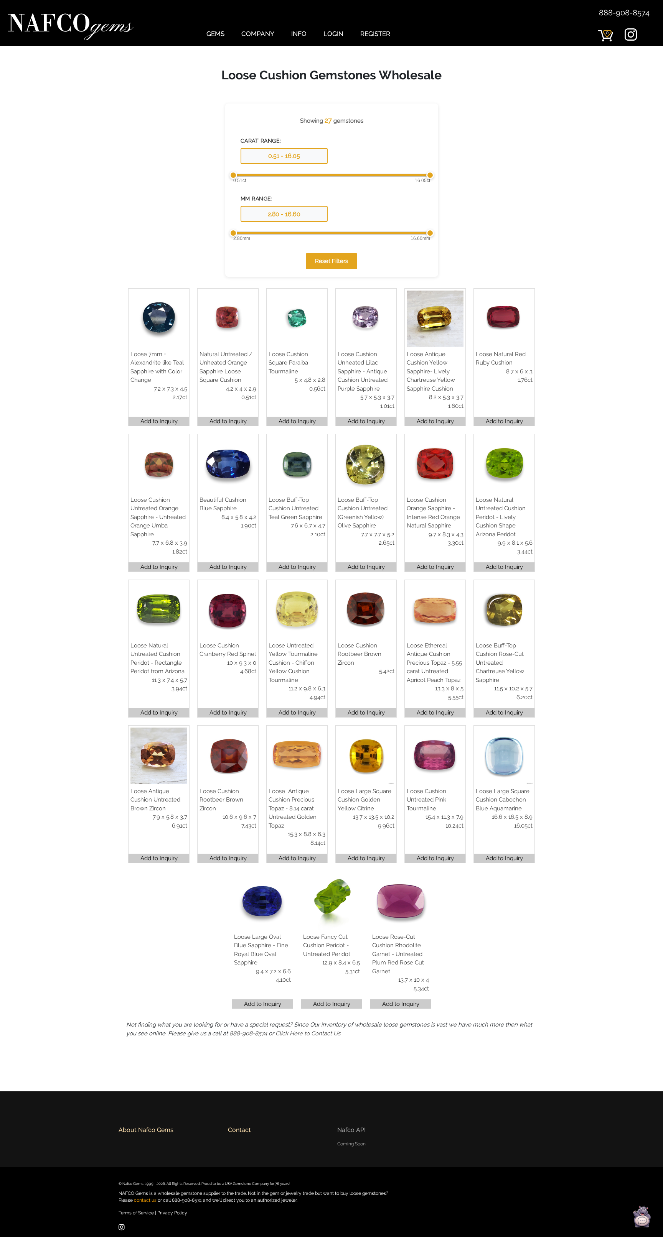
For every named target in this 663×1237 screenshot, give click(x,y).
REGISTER (375, 34)
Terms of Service (136, 1213)
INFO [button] (299, 34)
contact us (145, 1200)
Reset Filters (331, 261)
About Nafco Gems (146, 1130)
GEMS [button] (215, 34)
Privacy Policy (172, 1213)
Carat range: (261, 141)
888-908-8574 (624, 12)
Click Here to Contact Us (307, 1033)
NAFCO (70, 25)
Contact (239, 1130)
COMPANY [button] (257, 34)
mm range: (257, 198)
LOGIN (333, 34)
